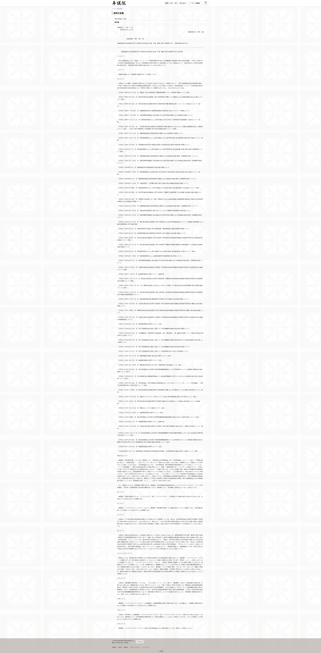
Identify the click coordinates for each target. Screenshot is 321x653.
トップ (113, 8)
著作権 (120, 647)
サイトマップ (146, 647)
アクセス (139, 641)
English (183, 3)
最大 (176, 3)
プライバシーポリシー (135, 647)
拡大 (171, 3)
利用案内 (114, 647)
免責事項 (126, 647)
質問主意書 (119, 8)
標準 (166, 3)
